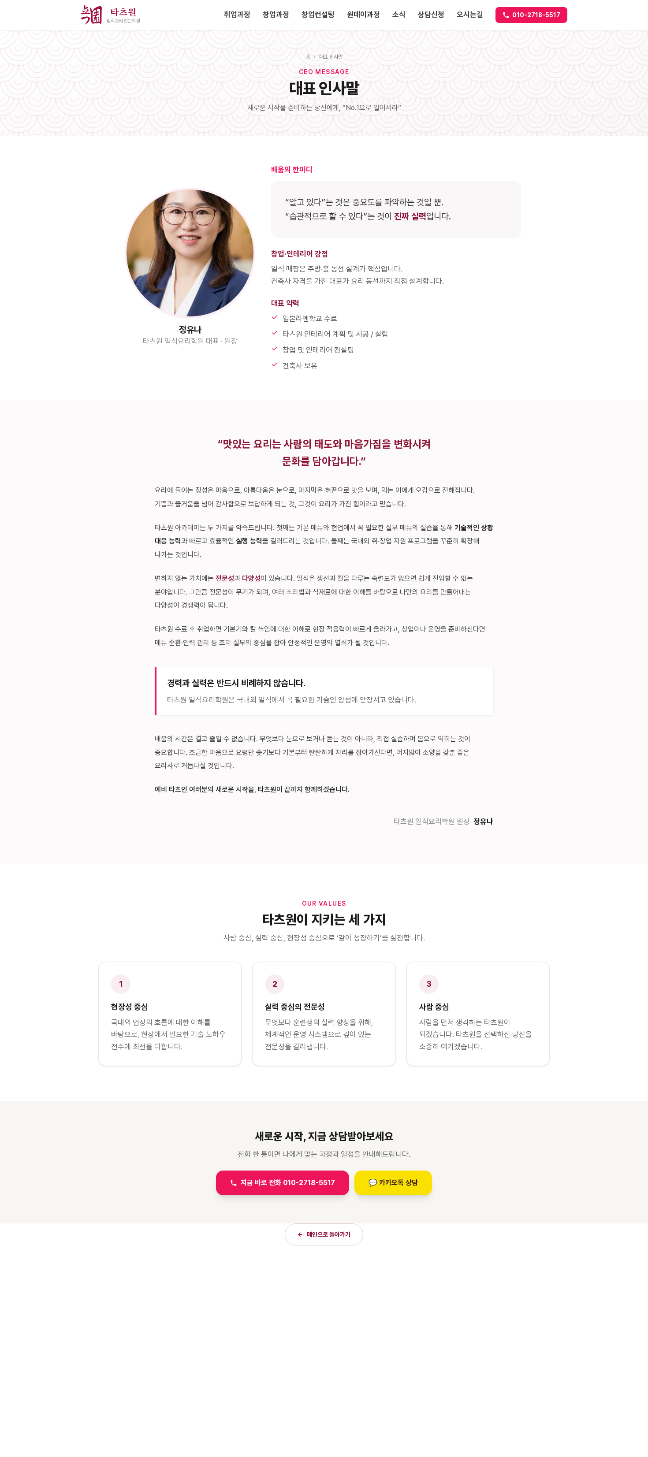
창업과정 (276, 14)
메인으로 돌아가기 (324, 1234)
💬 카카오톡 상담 (393, 1182)
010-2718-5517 (536, 15)
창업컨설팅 (318, 14)
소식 (399, 14)
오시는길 (470, 14)
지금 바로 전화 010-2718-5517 (288, 1182)
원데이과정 (363, 14)
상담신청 (431, 14)
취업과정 (237, 14)
